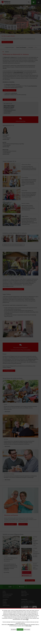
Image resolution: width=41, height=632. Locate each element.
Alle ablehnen (13, 629)
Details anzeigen (27, 629)
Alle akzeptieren (20, 629)
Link (27, 619)
